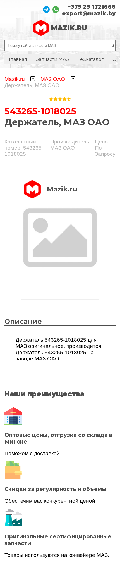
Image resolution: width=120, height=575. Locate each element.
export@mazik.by (89, 13)
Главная (18, 59)
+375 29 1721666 (92, 6)
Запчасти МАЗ (52, 59)
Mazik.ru (14, 79)
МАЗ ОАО (52, 79)
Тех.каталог (91, 59)
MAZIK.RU (69, 28)
